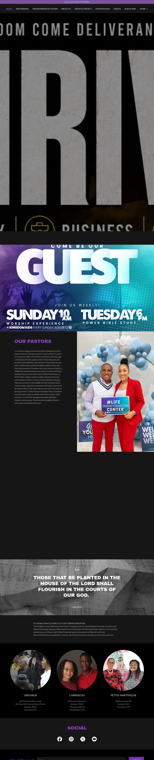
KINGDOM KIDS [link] (103, 9)
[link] (59, 739)
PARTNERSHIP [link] (22, 9)
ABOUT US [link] (66, 9)
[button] (144, 8)
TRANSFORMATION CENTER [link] (45, 9)
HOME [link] (9, 9)
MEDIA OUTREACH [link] (83, 9)
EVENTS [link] (117, 9)
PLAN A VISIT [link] (130, 9)
